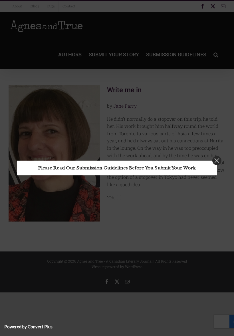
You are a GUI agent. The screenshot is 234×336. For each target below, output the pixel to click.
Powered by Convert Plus (28, 326)
